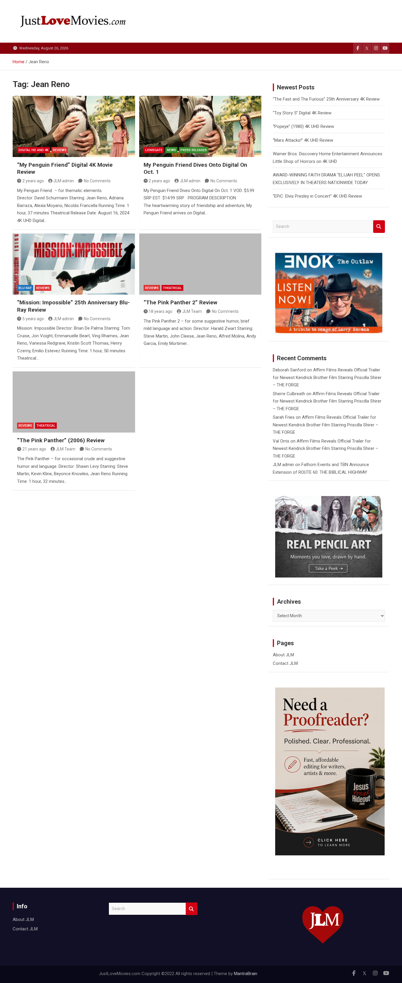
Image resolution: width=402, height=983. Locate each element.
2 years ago (33, 180)
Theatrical (172, 288)
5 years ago (33, 318)
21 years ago (34, 449)
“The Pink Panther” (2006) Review (60, 440)
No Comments (97, 180)
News (171, 150)
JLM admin (63, 180)
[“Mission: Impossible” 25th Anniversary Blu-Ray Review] (74, 264)
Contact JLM (285, 663)
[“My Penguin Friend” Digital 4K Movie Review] (74, 126)
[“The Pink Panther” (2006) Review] (74, 402)
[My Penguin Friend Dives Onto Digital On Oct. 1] (200, 126)
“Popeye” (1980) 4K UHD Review (303, 126)
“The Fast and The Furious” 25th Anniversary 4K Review (326, 99)
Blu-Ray (25, 288)
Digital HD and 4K (34, 150)
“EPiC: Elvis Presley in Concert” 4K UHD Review (317, 196)
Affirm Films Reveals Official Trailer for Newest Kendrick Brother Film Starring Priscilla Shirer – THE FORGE (327, 377)
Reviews (60, 150)
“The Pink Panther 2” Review (180, 302)
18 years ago (160, 311)
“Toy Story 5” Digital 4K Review (302, 113)
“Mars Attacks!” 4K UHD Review (303, 140)
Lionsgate (153, 150)
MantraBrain (245, 973)
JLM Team (192, 311)
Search (379, 226)
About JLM (283, 654)
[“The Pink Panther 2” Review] (200, 264)
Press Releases (193, 150)
